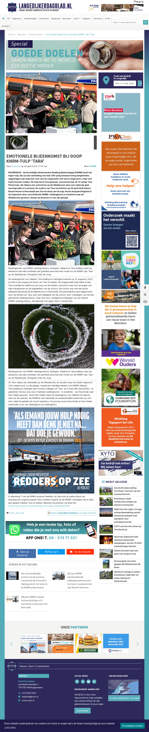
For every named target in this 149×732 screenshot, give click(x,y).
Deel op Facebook (23, 553)
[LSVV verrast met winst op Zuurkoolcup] (106, 529)
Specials (21, 34)
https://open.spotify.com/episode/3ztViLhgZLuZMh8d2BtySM (39, 506)
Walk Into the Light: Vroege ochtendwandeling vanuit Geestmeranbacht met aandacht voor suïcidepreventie (128, 515)
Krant (107, 18)
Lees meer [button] (10, 727)
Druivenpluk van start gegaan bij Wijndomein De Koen (127, 564)
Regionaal (55, 18)
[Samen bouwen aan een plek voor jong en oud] (106, 553)
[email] (145, 302)
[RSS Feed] (94, 681)
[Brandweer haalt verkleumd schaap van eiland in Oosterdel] (106, 501)
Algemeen (17, 18)
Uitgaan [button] (86, 18)
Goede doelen (35, 34)
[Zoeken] (145, 22)
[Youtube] (89, 681)
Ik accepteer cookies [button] (132, 726)
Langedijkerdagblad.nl (45, 6)
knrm (12, 513)
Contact (5, 26)
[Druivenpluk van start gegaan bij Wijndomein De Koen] (106, 563)
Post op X (52, 551)
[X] (83, 681)
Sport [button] (76, 18)
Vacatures (98, 18)
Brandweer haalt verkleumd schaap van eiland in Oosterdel (125, 501)
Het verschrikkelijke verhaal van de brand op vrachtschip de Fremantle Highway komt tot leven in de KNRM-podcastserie (34, 580)
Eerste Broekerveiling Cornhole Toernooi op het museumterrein (127, 491)
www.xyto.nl (28, 700)
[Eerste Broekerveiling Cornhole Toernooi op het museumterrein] (106, 490)
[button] (7, 143)
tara (17, 513)
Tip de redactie (82, 551)
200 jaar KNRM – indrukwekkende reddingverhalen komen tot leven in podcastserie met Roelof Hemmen (79, 580)
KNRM (93, 166)
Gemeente (44, 18)
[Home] (3, 18)
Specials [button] (66, 18)
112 (8, 18)
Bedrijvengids (30, 18)
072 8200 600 (29, 693)
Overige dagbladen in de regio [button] (124, 698)
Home (11, 34)
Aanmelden (82, 710)
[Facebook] (77, 681)
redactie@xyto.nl (30, 696)
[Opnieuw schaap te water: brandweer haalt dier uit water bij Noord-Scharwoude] (106, 574)
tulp (22, 513)
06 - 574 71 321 (63, 537)
